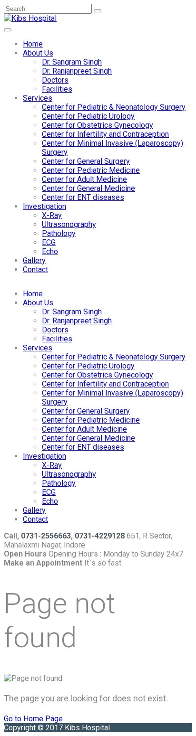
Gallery (34, 260)
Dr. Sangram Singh (72, 61)
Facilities (57, 89)
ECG (49, 242)
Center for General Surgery (86, 161)
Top (187, 727)
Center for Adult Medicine (84, 179)
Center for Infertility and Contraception (105, 134)
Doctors (55, 80)
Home (33, 43)
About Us (38, 52)
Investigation (44, 206)
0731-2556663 (46, 535)
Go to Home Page (33, 718)
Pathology (59, 233)
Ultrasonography (69, 224)
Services (37, 98)
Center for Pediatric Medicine (91, 170)
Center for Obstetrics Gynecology (97, 125)
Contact (35, 269)
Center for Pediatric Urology (88, 116)
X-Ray (52, 215)
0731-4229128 (100, 535)
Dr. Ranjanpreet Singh (77, 70)
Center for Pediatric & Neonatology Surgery (114, 107)
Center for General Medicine (88, 188)
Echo (50, 251)
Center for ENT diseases (83, 197)
